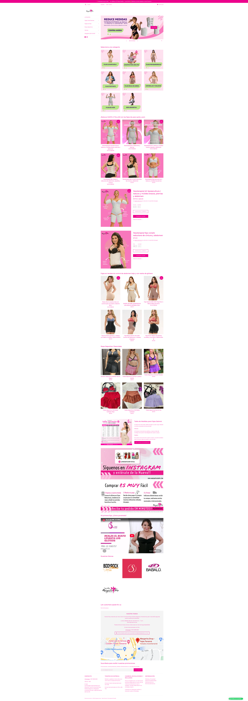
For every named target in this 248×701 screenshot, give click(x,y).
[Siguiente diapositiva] (137, 40)
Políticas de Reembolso (150, 680)
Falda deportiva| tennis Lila (153, 410)
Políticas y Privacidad (150, 679)
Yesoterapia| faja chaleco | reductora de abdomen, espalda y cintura (110, 181)
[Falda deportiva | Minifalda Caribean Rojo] (110, 395)
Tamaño (134, 204)
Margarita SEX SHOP (92, 33)
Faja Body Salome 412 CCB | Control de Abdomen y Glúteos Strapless (132, 337)
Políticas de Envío (149, 682)
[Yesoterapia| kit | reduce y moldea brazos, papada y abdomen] (153, 132)
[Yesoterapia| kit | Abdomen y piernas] (132, 132)
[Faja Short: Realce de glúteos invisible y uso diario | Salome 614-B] (153, 322)
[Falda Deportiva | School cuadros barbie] (132, 362)
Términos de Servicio (150, 683)
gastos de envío (138, 201)
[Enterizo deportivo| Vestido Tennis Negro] (110, 362)
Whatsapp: (87, 679)
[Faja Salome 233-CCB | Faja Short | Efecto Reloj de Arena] (153, 288)
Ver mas (110, 27)
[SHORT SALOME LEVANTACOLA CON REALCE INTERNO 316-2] (132, 289)
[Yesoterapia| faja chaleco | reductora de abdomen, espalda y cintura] (110, 165)
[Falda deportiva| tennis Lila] (153, 395)
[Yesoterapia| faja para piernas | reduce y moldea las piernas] (153, 165)
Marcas (92, 30)
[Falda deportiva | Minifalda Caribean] (132, 395)
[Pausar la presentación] (161, 40)
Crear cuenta (109, 4)
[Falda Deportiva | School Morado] (153, 361)
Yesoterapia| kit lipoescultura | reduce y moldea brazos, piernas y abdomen (110, 147)
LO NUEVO (87, 17)
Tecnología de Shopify (112, 698)
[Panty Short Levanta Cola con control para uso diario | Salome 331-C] (110, 288)
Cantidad (139, 204)
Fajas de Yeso (92, 23)
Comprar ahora (140, 216)
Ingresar (102, 4)
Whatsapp (127, 629)
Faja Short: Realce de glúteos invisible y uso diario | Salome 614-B (153, 337)
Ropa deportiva (92, 27)
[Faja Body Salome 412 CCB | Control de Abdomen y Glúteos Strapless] (132, 322)
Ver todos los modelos (142, 442)
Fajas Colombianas (92, 20)
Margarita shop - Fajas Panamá (101, 698)
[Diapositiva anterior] (126, 40)
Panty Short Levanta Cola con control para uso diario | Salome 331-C (111, 303)
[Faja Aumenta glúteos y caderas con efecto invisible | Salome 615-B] (110, 322)
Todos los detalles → (138, 219)
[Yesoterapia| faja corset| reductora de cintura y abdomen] (132, 165)
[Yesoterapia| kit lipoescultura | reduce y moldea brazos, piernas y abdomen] (110, 132)
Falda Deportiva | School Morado (153, 374)
